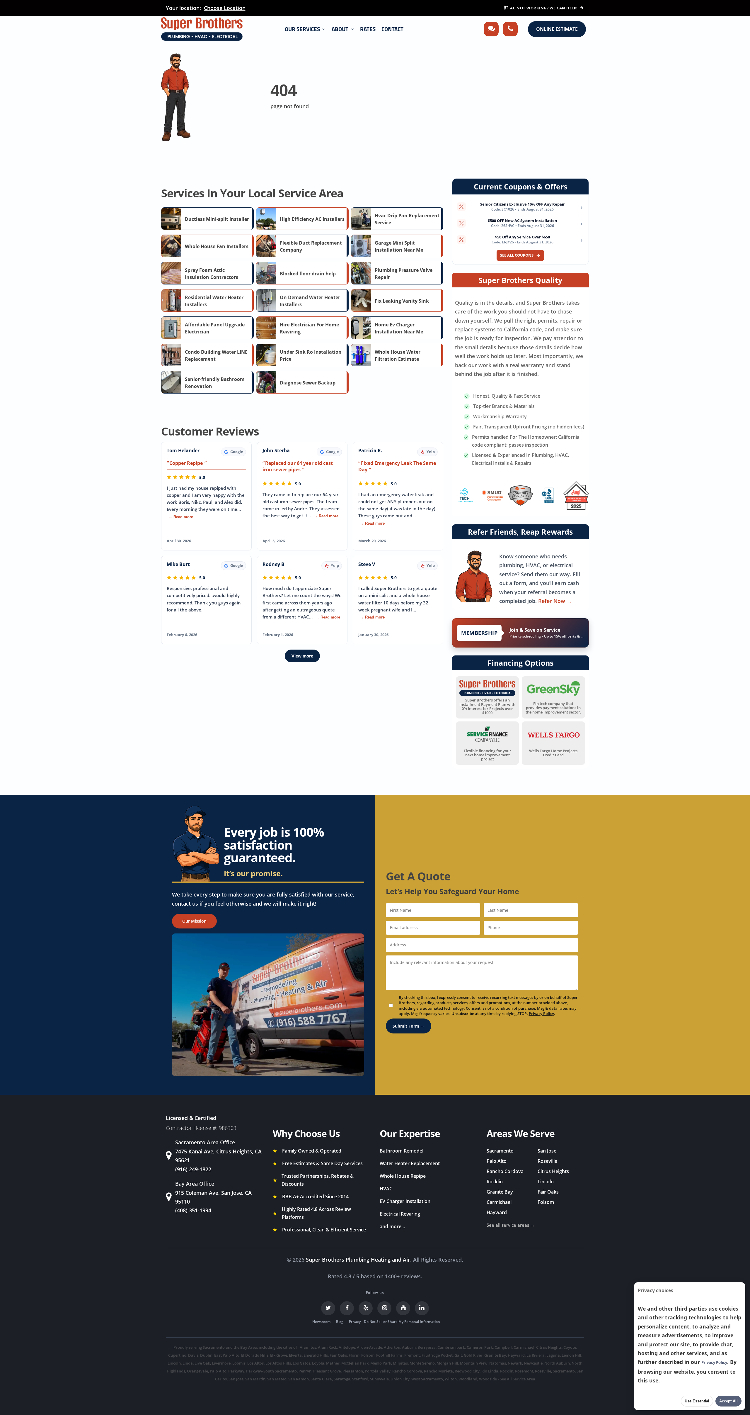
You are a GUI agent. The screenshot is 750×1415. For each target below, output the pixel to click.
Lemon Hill (571, 1355)
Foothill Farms (389, 1355)
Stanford (360, 1379)
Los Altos (255, 1363)
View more (302, 655)
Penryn (305, 1371)
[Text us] (491, 29)
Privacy (355, 1321)
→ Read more (180, 517)
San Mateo (277, 1379)
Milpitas (400, 1363)
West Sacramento (427, 1379)
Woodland (467, 1379)
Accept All (728, 1401)
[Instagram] (384, 1308)
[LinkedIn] (422, 1308)
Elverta (295, 1355)
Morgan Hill (447, 1363)
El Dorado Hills (254, 1355)
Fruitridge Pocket (437, 1355)
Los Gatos (301, 1363)
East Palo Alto (226, 1355)
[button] (194, 921)
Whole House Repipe (403, 1176)
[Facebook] (347, 1308)
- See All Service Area (516, 1379)
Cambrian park (451, 1347)
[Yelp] (366, 1308)
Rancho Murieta (438, 1371)
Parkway (236, 1371)
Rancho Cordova (505, 1171)
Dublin (206, 1355)
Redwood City (467, 1371)
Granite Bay (500, 1192)
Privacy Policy (541, 1013)
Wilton (451, 1379)
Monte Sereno (422, 1363)
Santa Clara (321, 1379)
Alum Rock (327, 1347)
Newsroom (321, 1321)
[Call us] (510, 29)
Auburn (409, 1347)
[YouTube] (403, 1308)
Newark (515, 1363)
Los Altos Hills (278, 1363)
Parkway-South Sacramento (271, 1371)
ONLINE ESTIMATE (557, 29)
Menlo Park (380, 1363)
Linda (188, 1363)
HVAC (386, 1188)
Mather (333, 1363)
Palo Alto (497, 1161)
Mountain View (474, 1363)
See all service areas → (511, 1225)
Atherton (392, 1347)
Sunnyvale (379, 1379)
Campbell (503, 1347)
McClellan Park (355, 1363)
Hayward (497, 1212)
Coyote (569, 1347)
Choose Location (225, 7)
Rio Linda (489, 1371)
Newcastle (533, 1363)
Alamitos (308, 1347)
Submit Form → (409, 1026)
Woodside (488, 1379)
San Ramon (298, 1379)
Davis (193, 1355)
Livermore (221, 1363)
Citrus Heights (553, 1171)
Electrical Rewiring (400, 1214)
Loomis (239, 1363)
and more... (392, 1226)
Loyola (318, 1363)
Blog (339, 1321)
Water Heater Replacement (410, 1163)
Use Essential (697, 1401)
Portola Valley (378, 1371)
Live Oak (202, 1363)
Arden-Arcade (369, 1347)
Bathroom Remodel (401, 1151)
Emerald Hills (316, 1355)
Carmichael (499, 1202)
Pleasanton (352, 1371)
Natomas (497, 1363)
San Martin (255, 1379)
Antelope (347, 1347)
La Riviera (535, 1355)
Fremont (412, 1355)
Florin (354, 1355)
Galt (458, 1355)
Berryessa (426, 1347)
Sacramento (500, 1151)
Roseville (547, 1161)
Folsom (546, 1202)
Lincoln (546, 1181)
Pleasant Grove (327, 1371)
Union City (400, 1379)
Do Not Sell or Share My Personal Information (402, 1321)
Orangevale (197, 1371)
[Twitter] (328, 1308)
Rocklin (495, 1181)
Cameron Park (480, 1347)
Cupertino (177, 1355)
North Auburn (557, 1363)
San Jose (547, 1151)
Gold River (473, 1355)
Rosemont (524, 1371)
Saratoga (342, 1379)
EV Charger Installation (405, 1201)
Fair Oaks (548, 1192)
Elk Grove (278, 1355)
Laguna (553, 1355)
